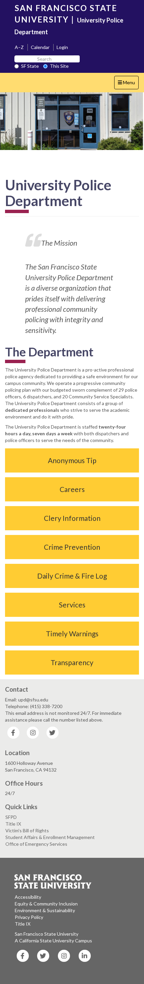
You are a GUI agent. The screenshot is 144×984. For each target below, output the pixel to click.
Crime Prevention (72, 547)
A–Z (19, 47)
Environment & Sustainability (45, 910)
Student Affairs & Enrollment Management (50, 837)
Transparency (72, 662)
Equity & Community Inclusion (46, 903)
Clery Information (72, 518)
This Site (59, 66)
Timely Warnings (72, 633)
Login (62, 47)
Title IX (13, 824)
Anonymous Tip (72, 460)
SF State (30, 66)
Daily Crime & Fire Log (72, 576)
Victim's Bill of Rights (27, 830)
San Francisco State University (46, 934)
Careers (72, 489)
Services (72, 604)
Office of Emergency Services (36, 844)
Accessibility (28, 897)
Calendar (40, 47)
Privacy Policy (29, 917)
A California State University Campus (53, 940)
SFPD (11, 817)
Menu (128, 84)
